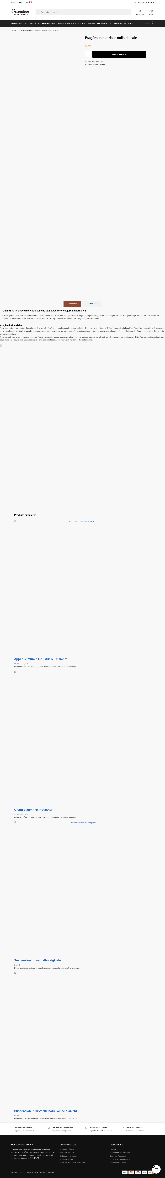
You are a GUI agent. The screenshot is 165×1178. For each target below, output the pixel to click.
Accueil (14, 30)
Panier (151, 14)
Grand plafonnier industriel (33, 809)
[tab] (72, 304)
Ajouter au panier (119, 54)
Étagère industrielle (26, 30)
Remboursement (66, 1159)
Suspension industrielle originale (37, 960)
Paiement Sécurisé (67, 1153)
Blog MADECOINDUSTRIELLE (72, 1163)
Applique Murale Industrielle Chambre (40, 659)
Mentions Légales (67, 1149)
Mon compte (140, 14)
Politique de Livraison (68, 1156)
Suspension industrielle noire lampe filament (45, 1111)
